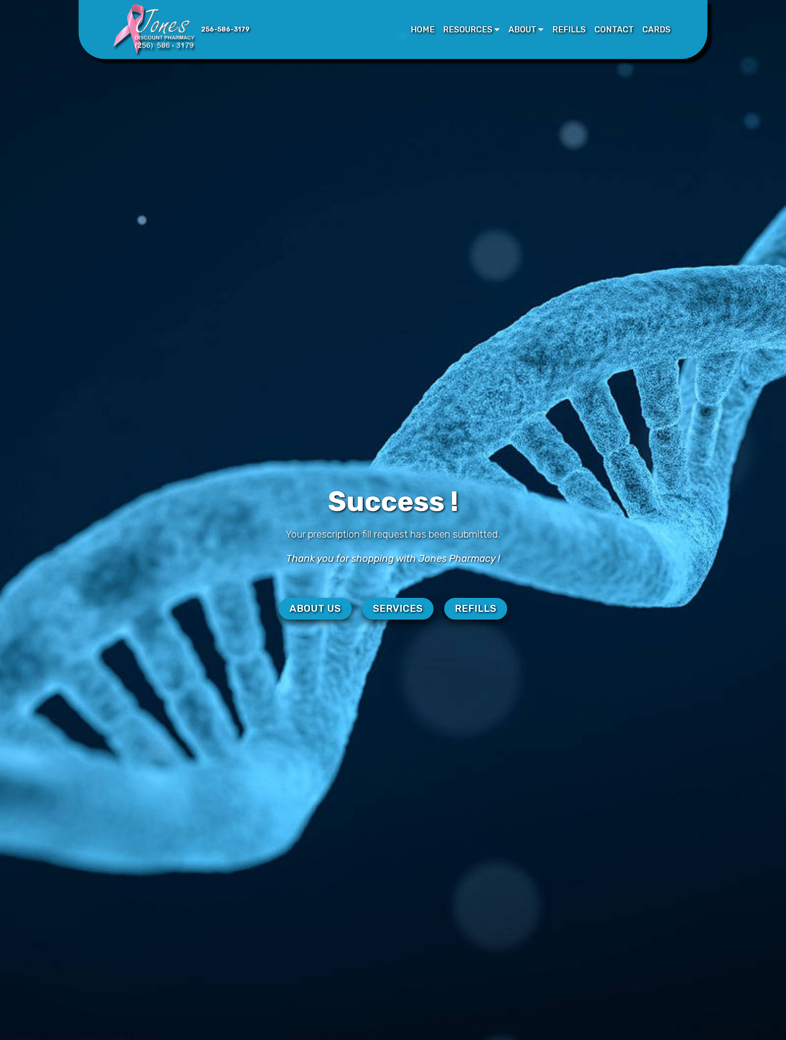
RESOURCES (467, 29)
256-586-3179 (225, 29)
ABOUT (522, 29)
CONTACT (614, 29)
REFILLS (569, 29)
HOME (423, 29)
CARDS (656, 29)
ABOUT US (315, 608)
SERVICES (398, 608)
